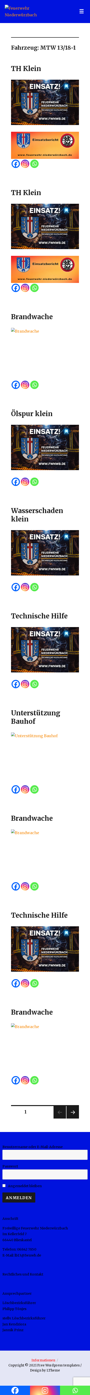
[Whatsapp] (34, 164)
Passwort (10, 1166)
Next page (71, 1118)
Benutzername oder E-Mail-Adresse (32, 1147)
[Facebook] (16, 164)
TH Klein (26, 68)
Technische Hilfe (39, 616)
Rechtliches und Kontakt (22, 1274)
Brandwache (32, 316)
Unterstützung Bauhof (35, 717)
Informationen (43, 1360)
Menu (81, 11)
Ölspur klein (32, 413)
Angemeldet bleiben (24, 1186)
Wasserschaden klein (37, 514)
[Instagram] (25, 164)
